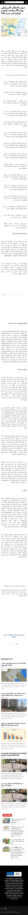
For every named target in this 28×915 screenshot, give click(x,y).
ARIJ (10, 912)
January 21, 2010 (4, 16)
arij (3, 667)
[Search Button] (26, 2)
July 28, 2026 (17, 844)
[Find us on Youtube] (5, 909)
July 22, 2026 (17, 858)
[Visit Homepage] (14, 2)
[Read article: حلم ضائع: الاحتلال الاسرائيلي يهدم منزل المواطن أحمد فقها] (14, 795)
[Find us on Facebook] (1, 909)
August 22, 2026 (8, 667)
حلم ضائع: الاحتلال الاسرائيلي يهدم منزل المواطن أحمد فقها (12, 784)
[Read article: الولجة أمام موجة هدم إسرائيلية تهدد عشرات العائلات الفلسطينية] (14, 675)
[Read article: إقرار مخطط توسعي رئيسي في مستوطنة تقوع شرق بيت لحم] (6, 841)
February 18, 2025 (8, 727)
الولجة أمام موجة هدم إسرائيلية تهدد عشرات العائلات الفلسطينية (13, 664)
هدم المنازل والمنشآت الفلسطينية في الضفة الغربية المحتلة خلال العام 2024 (13, 724)
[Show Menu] (2, 2)
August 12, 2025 (8, 697)
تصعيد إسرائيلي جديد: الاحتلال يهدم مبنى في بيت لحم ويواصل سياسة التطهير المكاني (13, 694)
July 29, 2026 (17, 836)
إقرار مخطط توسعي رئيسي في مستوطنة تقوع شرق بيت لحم (17, 840)
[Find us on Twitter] (3, 909)
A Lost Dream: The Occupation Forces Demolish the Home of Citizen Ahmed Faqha (14, 754)
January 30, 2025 (8, 757)
